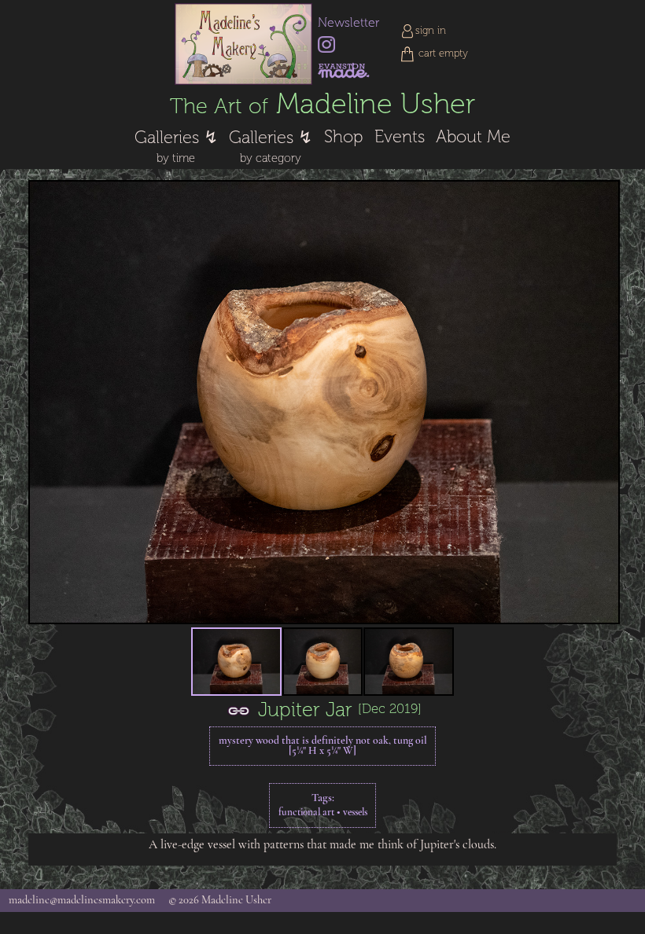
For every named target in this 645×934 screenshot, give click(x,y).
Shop (343, 136)
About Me (473, 136)
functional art (306, 812)
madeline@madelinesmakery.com (82, 900)
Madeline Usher (322, 104)
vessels (355, 812)
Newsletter (348, 23)
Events (399, 136)
